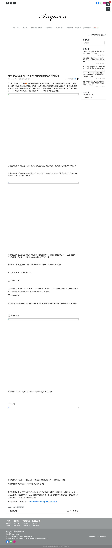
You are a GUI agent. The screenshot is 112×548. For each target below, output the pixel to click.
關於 (8, 521)
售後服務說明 (26, 525)
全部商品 (16, 521)
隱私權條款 (36, 525)
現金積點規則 (36, 523)
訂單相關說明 (16, 525)
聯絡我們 (8, 523)
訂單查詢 (16, 523)
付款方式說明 (26, 521)
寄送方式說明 (26, 523)
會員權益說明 (36, 521)
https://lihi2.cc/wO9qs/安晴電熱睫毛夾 (43, 502)
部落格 (8, 525)
